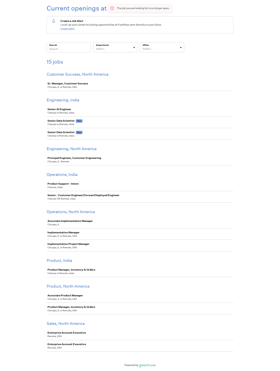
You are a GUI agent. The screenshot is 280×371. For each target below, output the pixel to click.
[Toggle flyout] (134, 48)
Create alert (67, 28)
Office (146, 45)
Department (102, 45)
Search (53, 45)
